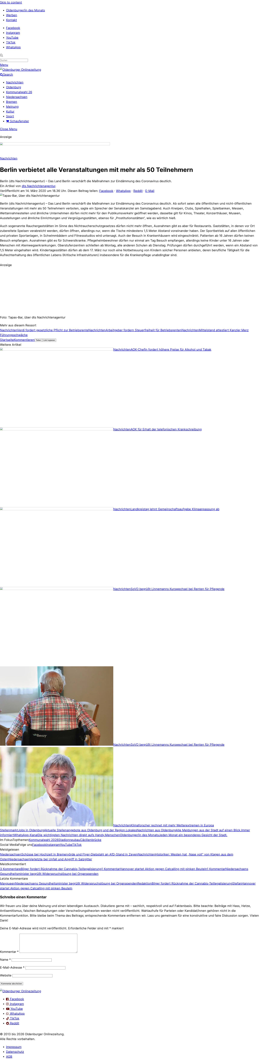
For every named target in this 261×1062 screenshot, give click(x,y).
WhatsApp (13, 47)
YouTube (12, 37)
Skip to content (11, 2)
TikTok (10, 42)
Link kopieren (49, 340)
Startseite (7, 340)
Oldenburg (13, 87)
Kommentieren (24, 340)
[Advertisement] (130, 291)
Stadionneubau (69, 840)
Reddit (138, 191)
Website (5, 975)
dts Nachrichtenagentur (38, 186)
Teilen (38, 340)
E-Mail (149, 191)
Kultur (10, 111)
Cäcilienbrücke (90, 840)
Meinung (12, 106)
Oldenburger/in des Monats (25, 10)
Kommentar (9, 952)
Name (5, 959)
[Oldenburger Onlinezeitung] (20, 991)
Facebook (13, 28)
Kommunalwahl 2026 (43, 840)
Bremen (11, 102)
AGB (9, 1056)
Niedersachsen (16, 97)
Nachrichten (14, 82)
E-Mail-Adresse (12, 967)
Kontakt (11, 20)
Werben (11, 15)
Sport (10, 116)
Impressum (13, 1047)
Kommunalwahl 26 (19, 92)
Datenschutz (15, 1052)
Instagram (13, 33)
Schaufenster (19, 121)
